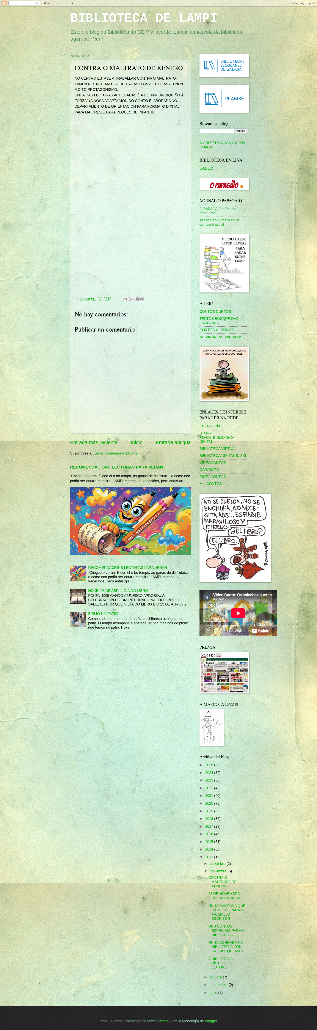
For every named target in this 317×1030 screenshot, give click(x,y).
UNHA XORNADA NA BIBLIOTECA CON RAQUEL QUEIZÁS (225, 946)
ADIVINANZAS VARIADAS (220, 337)
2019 (209, 811)
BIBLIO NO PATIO (103, 614)
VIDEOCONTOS (212, 463)
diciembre (218, 864)
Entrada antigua (173, 442)
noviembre (219, 871)
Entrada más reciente (94, 442)
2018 (209, 819)
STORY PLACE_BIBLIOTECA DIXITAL (216, 437)
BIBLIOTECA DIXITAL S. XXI (222, 456)
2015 (209, 842)
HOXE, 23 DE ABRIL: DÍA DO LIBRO (118, 591)
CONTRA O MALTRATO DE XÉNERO (222, 882)
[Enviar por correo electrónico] (125, 299)
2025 (209, 765)
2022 (209, 788)
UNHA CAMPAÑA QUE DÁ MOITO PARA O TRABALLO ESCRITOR (226, 912)
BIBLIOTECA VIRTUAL (218, 449)
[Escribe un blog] (129, 299)
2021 (209, 796)
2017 (209, 826)
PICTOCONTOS (212, 477)
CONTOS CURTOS (215, 312)
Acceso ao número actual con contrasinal (219, 222)
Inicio (137, 442)
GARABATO (209, 470)
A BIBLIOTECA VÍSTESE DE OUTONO (220, 963)
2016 (209, 834)
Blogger (211, 1021)
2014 (209, 849)
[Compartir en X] (133, 299)
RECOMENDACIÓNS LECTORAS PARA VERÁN (116, 467)
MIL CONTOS (210, 484)
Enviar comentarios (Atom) (115, 453)
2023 (209, 780)
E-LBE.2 (206, 168)
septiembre (219, 985)
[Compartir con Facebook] (137, 299)
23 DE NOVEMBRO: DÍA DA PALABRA (224, 896)
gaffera (163, 1021)
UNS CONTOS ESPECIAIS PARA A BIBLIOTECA (226, 930)
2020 (209, 803)
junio (214, 993)
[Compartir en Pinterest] (141, 299)
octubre (216, 977)
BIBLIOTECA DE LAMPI (144, 18)
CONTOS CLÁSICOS (216, 330)
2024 (209, 773)
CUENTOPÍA (209, 426)
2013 (209, 857)
